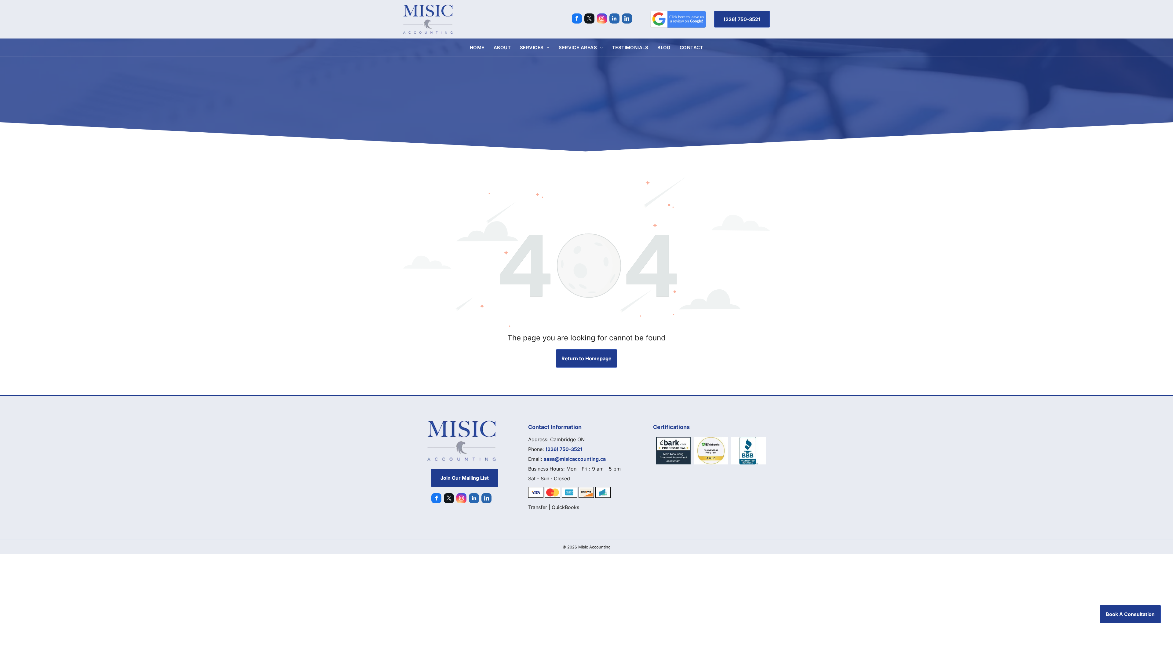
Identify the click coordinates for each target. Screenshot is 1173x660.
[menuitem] (477, 47)
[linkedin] (614, 19)
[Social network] (627, 19)
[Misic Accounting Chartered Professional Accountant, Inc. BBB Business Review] (748, 450)
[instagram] (602, 19)
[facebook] (577, 19)
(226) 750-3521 (564, 449)
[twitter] (589, 19)
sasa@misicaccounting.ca (575, 459)
